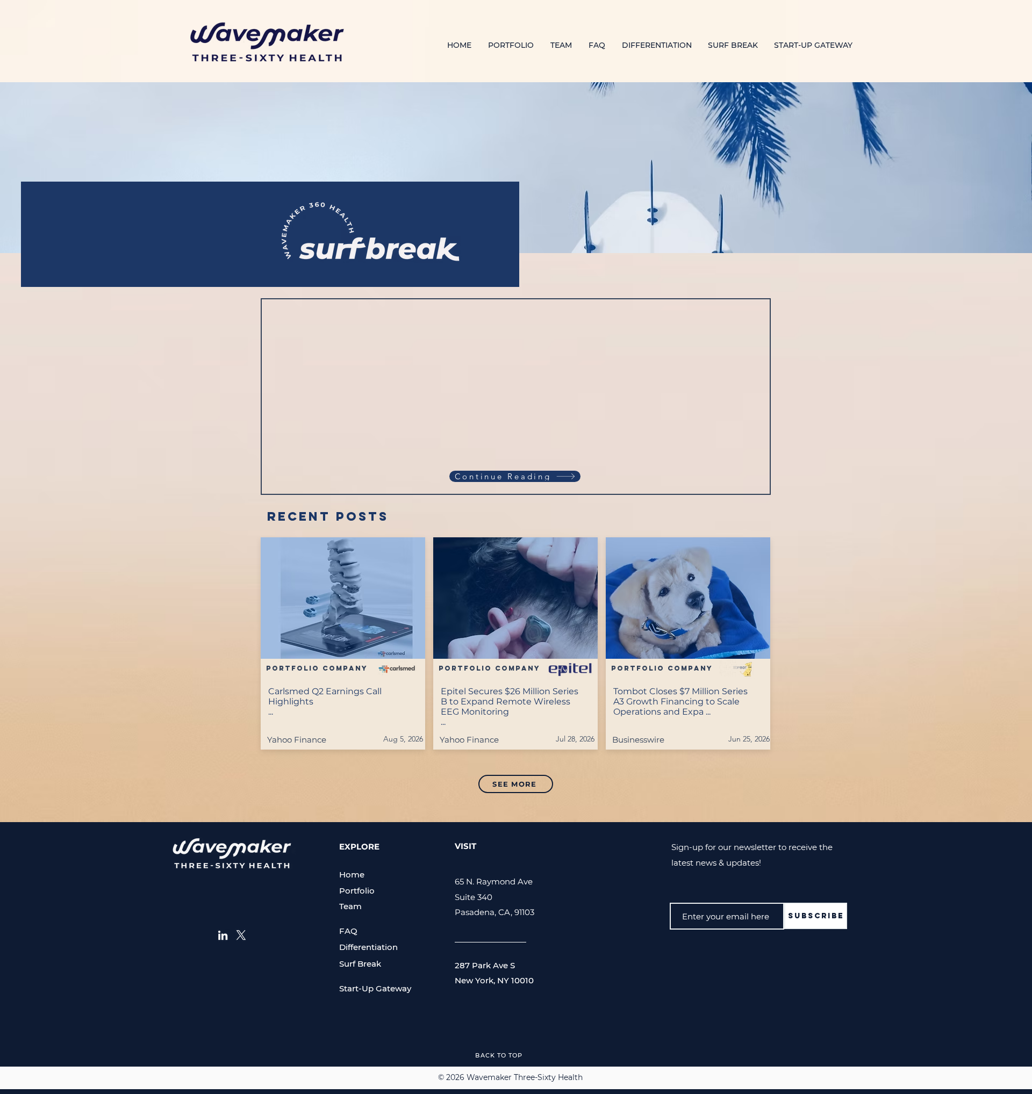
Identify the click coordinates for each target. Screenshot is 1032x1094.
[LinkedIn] (223, 935)
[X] (241, 935)
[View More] (343, 642)
